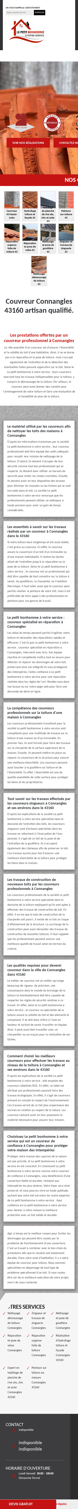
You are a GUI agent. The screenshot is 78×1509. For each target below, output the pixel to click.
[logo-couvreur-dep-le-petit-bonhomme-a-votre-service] (27, 30)
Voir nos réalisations (28, 143)
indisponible (17, 2)
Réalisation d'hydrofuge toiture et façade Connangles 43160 (63, 1348)
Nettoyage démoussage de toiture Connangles (15, 1321)
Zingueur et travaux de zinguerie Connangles (39, 1321)
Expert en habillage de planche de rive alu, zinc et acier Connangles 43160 (15, 1382)
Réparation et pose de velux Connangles (15, 1343)
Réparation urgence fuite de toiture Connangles (39, 1345)
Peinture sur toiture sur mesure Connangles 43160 (39, 1377)
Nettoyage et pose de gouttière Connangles (63, 1321)
